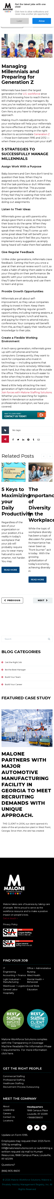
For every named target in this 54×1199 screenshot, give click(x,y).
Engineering (9, 971)
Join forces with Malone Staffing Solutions (27, 392)
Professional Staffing (14, 1080)
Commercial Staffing (14, 1076)
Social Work (33, 986)
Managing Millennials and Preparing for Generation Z (20, 74)
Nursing (31, 971)
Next (41, 25)
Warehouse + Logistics (15, 986)
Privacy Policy (10, 924)
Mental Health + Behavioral (35, 980)
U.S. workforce (31, 93)
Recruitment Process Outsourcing (21, 1087)
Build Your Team (13, 677)
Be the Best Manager (15, 669)
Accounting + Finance (14, 975)
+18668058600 (35, 1117)
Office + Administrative (39, 968)
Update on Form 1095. (15, 1135)
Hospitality (8, 993)
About (6, 1106)
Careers (7, 1113)
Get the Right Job (13, 662)
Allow (44, 19)
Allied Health (33, 975)
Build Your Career (13, 684)
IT (4, 968)
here (10, 1053)
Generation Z (42, 134)
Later (28, 19)
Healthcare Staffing (13, 1083)
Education (32, 989)
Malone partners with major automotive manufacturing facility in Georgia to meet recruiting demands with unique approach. (26, 784)
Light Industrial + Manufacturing (12, 980)
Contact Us (9, 1117)
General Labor (10, 989)
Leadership (9, 1110)
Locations (8, 1120)
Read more (10, 569)
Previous (13, 25)
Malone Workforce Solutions (25, 1179)
